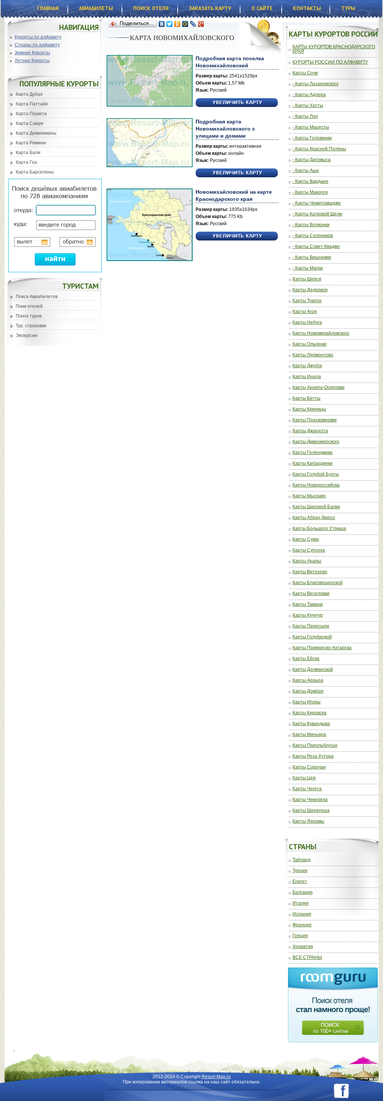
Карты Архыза (307, 680)
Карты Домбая (308, 691)
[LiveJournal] (193, 24)
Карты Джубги (307, 366)
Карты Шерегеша (311, 810)
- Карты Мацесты (310, 127)
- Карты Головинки (312, 138)
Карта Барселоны (35, 172)
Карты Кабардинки (312, 463)
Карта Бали (28, 152)
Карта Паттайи (32, 104)
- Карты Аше (305, 170)
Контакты (307, 8)
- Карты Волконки (311, 225)
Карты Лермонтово (312, 355)
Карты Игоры (306, 702)
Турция (299, 870)
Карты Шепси (306, 279)
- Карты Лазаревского (315, 84)
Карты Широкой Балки (316, 507)
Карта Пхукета (31, 113)
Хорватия (302, 946)
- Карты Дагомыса (311, 159)
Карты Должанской (312, 669)
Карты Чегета (307, 788)
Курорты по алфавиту (38, 37)
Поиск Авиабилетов (37, 296)
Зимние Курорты (32, 52)
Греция (300, 935)
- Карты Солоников (312, 235)
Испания (301, 914)
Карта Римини (31, 142)
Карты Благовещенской (317, 582)
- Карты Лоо (305, 116)
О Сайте (262, 8)
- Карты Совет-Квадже (316, 246)
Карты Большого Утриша (319, 528)
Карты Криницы (309, 409)
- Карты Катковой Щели (317, 214)
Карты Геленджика (312, 452)
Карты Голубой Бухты (315, 474)
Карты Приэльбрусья (314, 745)
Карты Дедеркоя (310, 290)
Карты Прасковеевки (314, 420)
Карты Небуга (307, 322)
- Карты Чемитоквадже (316, 203)
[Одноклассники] (177, 24)
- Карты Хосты (307, 105)
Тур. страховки (31, 325)
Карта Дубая (29, 94)
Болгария (302, 892)
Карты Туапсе (307, 300)
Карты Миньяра (309, 734)
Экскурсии (26, 335)
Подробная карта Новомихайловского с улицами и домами (225, 129)
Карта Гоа (26, 162)
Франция (302, 925)
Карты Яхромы (308, 821)
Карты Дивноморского (315, 441)
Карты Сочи (305, 73)
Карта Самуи (29, 123)
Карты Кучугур (307, 615)
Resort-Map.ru (216, 1076)
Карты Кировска (309, 713)
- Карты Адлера (309, 94)
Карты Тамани (307, 604)
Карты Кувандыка (311, 723)
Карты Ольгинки (309, 344)
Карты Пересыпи (310, 626)
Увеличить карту (236, 103)
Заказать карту (210, 8)
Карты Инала (306, 376)
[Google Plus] (201, 24)
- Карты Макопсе (310, 192)
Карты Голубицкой (312, 637)
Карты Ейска (305, 658)
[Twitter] (170, 24)
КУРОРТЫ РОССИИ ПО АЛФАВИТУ (330, 62)
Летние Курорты (32, 60)
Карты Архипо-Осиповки (318, 387)
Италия (300, 903)
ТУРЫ (348, 8)
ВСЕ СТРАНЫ (307, 957)
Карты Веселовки (311, 593)
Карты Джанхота (310, 431)
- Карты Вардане (310, 181)
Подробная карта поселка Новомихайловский (230, 61)
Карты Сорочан (309, 767)
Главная (48, 8)
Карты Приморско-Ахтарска (322, 647)
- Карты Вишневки (311, 257)
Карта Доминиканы (36, 133)
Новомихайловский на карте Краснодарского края (234, 195)
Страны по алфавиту (37, 44)
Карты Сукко (305, 539)
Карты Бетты (306, 398)
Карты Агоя (304, 311)
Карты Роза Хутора (313, 756)
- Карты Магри (307, 268)
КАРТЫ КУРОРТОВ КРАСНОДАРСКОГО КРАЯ (333, 49)
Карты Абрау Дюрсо (313, 517)
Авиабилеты (96, 8)
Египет (299, 881)
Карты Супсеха (308, 550)
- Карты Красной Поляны (319, 149)
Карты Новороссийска (316, 485)
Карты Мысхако (309, 496)
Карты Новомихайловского (320, 333)
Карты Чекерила (310, 799)
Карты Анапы (306, 561)
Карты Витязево (309, 572)
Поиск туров (29, 316)
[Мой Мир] (185, 24)
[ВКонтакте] (162, 24)
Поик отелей (29, 306)
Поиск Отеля (151, 8)
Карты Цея (304, 778)
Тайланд (301, 860)
